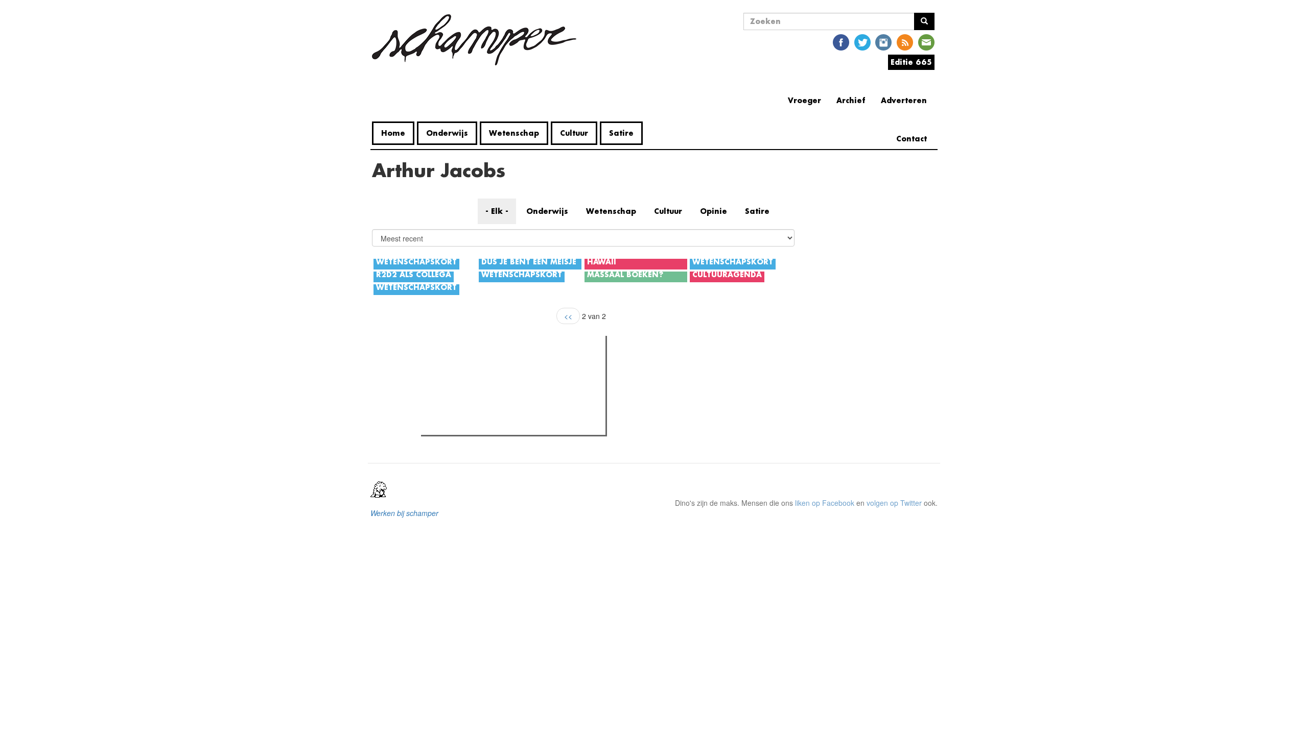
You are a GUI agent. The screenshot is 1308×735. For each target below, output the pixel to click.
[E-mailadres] (926, 41)
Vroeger (804, 100)
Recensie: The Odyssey (479, 387)
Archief (851, 100)
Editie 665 (911, 62)
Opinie (713, 211)
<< (568, 316)
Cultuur (574, 133)
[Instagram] (883, 41)
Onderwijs (447, 133)
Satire (621, 133)
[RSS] (905, 41)
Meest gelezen (456, 366)
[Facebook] (841, 41)
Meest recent (513, 366)
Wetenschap (514, 133)
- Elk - (496, 211)
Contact (911, 138)
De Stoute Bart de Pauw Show (489, 424)
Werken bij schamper (404, 513)
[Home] (478, 39)
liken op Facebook (824, 503)
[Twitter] (862, 41)
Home (393, 133)
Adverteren (904, 100)
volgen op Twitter (894, 503)
